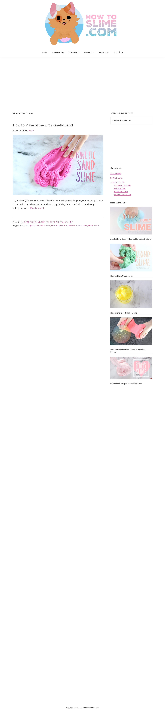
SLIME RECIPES (48, 222)
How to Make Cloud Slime (121, 276)
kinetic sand (45, 225)
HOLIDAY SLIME (121, 191)
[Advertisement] (82, 86)
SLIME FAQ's (115, 173)
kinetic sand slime (59, 225)
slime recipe (93, 225)
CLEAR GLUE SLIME (32, 222)
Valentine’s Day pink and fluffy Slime (126, 383)
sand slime (82, 225)
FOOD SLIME (119, 188)
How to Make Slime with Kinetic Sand (43, 125)
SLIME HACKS (116, 178)
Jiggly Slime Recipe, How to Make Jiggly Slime (130, 239)
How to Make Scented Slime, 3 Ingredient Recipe (128, 350)
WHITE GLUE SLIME (64, 222)
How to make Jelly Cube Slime (123, 312)
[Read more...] (37, 208)
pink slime (72, 225)
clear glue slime (32, 225)
